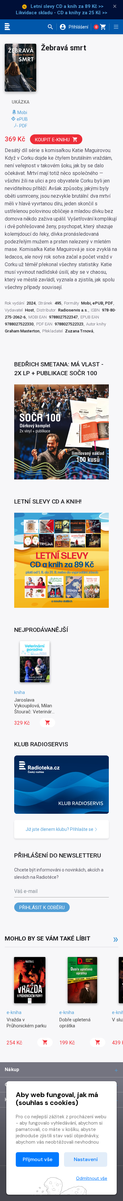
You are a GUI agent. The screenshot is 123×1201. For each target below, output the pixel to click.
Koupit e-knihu (52, 140)
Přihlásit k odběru (42, 907)
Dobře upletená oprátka (75, 1022)
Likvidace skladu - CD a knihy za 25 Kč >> (61, 13)
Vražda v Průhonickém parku (26, 1022)
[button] (52, 26)
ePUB (22, 119)
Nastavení (86, 1159)
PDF (23, 125)
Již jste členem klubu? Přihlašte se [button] (60, 829)
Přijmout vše (37, 1159)
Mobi (22, 112)
